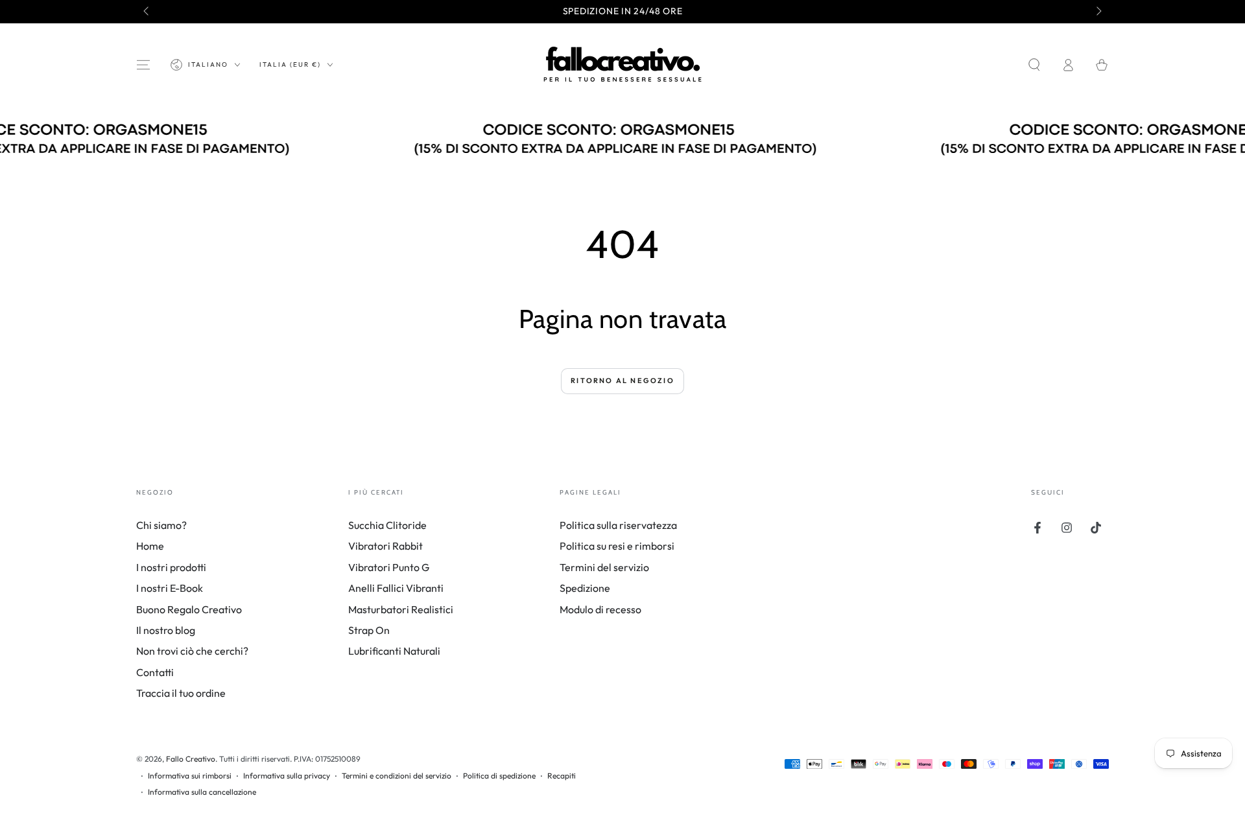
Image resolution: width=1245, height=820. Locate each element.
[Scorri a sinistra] (147, 11)
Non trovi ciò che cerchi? (192, 650)
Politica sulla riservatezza (618, 525)
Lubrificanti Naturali (394, 650)
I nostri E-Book (169, 587)
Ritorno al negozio (622, 380)
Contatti (155, 672)
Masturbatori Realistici (400, 609)
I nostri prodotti (171, 567)
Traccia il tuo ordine (181, 692)
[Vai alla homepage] (622, 64)
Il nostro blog (165, 630)
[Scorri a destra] (1098, 11)
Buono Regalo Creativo (189, 609)
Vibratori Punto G (388, 567)
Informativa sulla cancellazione (202, 792)
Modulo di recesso (600, 609)
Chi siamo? (161, 525)
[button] (1034, 65)
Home (150, 545)
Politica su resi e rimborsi (617, 545)
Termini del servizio (604, 567)
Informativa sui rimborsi (189, 775)
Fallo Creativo (190, 759)
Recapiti (561, 775)
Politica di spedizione (499, 775)
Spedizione (585, 587)
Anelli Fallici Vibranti (396, 587)
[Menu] (143, 65)
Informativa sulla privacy (286, 775)
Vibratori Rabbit (385, 545)
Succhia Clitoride (387, 525)
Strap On (369, 630)
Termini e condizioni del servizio (396, 775)
